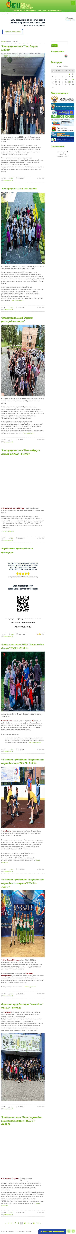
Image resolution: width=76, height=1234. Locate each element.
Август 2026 (63, 66)
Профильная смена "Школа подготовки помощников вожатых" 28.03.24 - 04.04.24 (21, 1121)
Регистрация (14, 14)
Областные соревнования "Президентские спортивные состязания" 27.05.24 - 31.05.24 (22, 883)
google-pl (68, 1231)
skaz (11, 178)
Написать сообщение (12, 32)
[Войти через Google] (66, 56)
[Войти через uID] (55, 56)
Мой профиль (3, 14)
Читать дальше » (17, 300)
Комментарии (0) (8, 180)
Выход (8, 14)
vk (73, 1231)
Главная (3, 41)
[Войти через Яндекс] (62, 56)
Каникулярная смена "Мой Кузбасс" (19, 188)
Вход (18, 14)
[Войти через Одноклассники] (69, 56)
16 (73, 79)
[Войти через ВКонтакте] (59, 56)
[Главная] (22, 4)
